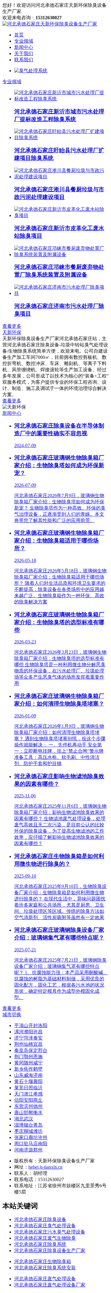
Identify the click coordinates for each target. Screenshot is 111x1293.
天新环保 (11, 332)
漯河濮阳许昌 (28, 1031)
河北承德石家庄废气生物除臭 (45, 1238)
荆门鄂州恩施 (28, 1056)
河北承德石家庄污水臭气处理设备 (49, 1231)
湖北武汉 (23, 1118)
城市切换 (11, 1014)
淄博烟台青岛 (28, 1124)
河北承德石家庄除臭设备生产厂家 (49, 1250)
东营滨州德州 (28, 1106)
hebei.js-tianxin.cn (45, 1167)
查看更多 (11, 326)
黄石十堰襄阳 (28, 1081)
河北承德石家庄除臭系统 (40, 1244)
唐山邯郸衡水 (28, 1112)
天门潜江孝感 (28, 1093)
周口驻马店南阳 (30, 1143)
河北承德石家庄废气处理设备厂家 (49, 1284)
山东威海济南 (28, 1075)
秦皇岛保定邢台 (30, 1050)
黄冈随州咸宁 (28, 1062)
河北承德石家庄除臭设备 (40, 1219)
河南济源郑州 (28, 1149)
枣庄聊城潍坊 (28, 1131)
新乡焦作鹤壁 (28, 1069)
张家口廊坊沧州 (30, 1137)
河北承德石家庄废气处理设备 (45, 1278)
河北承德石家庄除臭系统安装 (45, 1267)
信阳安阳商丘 (28, 1100)
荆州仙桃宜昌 (28, 1044)
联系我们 (23, 59)
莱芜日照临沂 (28, 1087)
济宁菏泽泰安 (28, 1037)
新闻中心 (23, 47)
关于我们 (23, 53)
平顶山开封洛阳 (30, 1025)
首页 (19, 34)
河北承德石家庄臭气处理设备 (45, 1225)
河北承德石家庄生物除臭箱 (42, 1261)
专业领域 (23, 41)
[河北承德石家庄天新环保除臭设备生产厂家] (49, 23)
